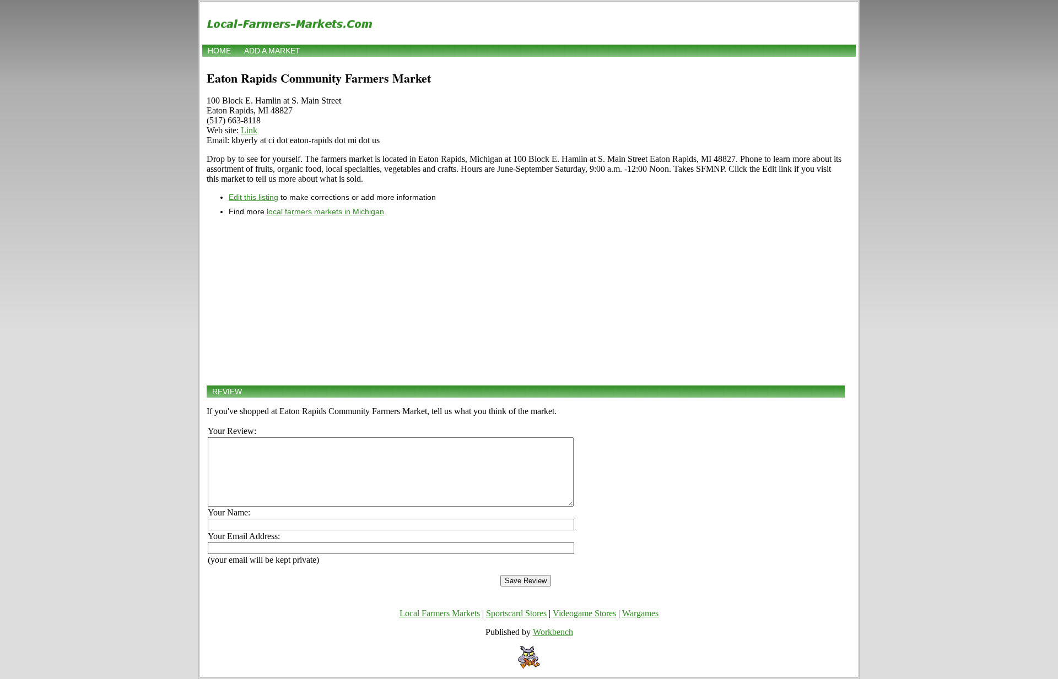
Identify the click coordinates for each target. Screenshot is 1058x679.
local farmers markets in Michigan (325, 211)
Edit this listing (253, 197)
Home (219, 50)
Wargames (640, 613)
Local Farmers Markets (440, 613)
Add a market (272, 50)
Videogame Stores (584, 613)
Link (249, 130)
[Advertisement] (526, 301)
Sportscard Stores (516, 613)
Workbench (553, 632)
